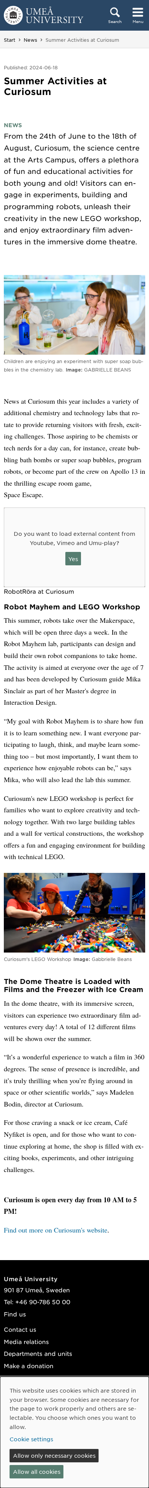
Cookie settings (31, 1439)
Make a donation (28, 1365)
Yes (73, 558)
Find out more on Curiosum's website (55, 1229)
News (30, 40)
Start (9, 40)
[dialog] (74, 1432)
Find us (15, 1314)
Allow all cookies (36, 1471)
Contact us (20, 1329)
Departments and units (38, 1353)
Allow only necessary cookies (54, 1455)
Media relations (26, 1341)
